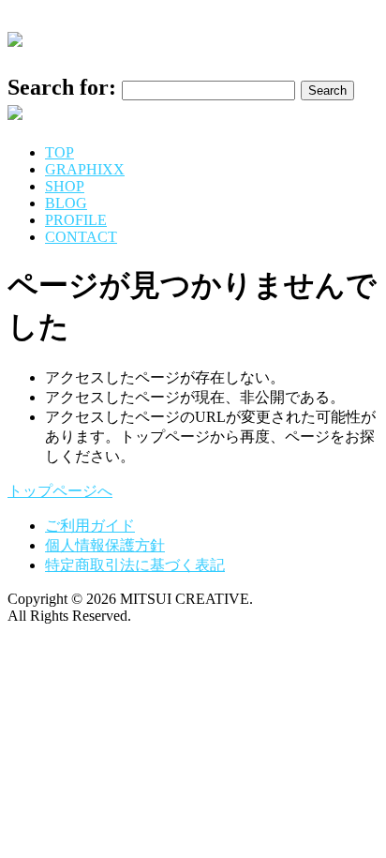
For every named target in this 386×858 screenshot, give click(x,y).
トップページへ (59, 491)
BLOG (66, 203)
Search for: (61, 87)
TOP (59, 152)
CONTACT (81, 237)
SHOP (64, 186)
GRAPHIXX (85, 169)
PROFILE (76, 220)
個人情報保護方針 (105, 545)
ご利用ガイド (90, 526)
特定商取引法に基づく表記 (135, 565)
